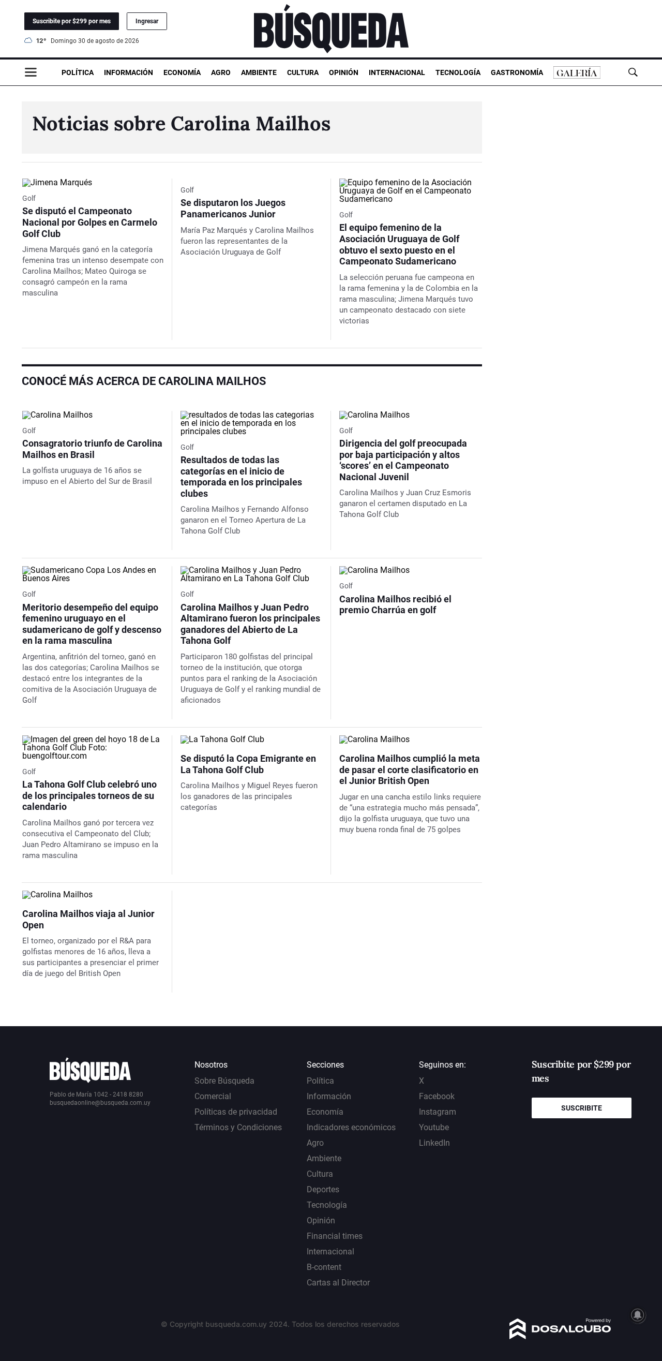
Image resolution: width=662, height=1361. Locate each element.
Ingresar (147, 21)
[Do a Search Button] (633, 72)
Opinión (343, 72)
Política (78, 72)
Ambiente (259, 72)
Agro (221, 72)
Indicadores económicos (351, 1127)
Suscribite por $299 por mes (72, 21)
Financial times (335, 1236)
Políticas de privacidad (235, 1112)
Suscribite (581, 1108)
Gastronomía (517, 72)
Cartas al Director (338, 1283)
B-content (324, 1267)
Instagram (437, 1112)
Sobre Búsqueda (224, 1081)
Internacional (397, 72)
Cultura (303, 72)
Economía (182, 72)
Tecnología (457, 72)
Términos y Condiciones (238, 1127)
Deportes (323, 1189)
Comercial (212, 1096)
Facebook (437, 1096)
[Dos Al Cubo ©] (560, 1336)
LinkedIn (434, 1143)
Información (128, 72)
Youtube (434, 1127)
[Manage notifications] (637, 1315)
